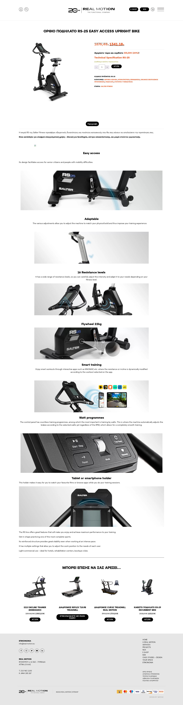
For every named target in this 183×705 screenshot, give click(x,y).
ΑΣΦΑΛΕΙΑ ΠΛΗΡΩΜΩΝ (151, 678)
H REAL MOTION (149, 642)
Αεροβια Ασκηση (110, 79)
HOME (145, 640)
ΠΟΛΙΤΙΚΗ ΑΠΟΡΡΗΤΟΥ (150, 681)
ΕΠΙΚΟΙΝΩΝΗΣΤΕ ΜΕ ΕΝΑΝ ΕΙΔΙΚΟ (72, 617)
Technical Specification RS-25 (112, 57)
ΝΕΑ (144, 650)
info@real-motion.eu (27, 644)
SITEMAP (75, 692)
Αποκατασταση (124, 79)
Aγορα (116, 66)
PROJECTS (147, 647)
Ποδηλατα (109, 82)
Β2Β (144, 655)
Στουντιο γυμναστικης (123, 82)
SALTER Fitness (107, 86)
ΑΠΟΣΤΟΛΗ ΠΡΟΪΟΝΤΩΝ (151, 674)
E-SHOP (146, 652)
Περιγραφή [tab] (92, 124)
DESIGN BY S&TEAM (156, 697)
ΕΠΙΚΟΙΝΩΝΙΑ (148, 662)
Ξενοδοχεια (135, 79)
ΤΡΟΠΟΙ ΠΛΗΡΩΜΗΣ (150, 676)
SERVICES (146, 645)
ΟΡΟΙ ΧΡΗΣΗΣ (147, 672)
